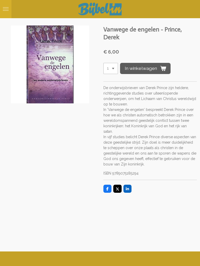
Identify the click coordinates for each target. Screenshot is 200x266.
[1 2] (110, 68)
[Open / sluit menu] (5, 9)
